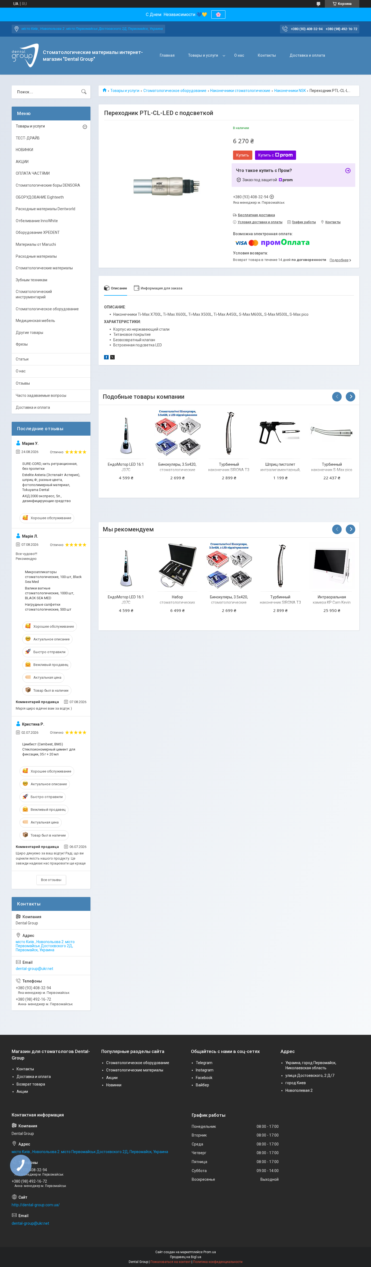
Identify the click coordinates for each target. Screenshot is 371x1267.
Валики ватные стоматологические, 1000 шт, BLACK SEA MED (49, 593)
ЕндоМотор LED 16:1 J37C (126, 467)
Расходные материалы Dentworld (45, 209)
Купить (242, 155)
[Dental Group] (25, 55)
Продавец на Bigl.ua (185, 1257)
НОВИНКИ (24, 150)
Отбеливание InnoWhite (37, 221)
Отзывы (23, 383)
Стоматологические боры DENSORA (48, 185)
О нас (239, 55)
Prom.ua (209, 1252)
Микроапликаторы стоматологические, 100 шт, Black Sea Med (53, 577)
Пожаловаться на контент (170, 1262)
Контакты (267, 55)
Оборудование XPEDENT (38, 232)
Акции (22, 1091)
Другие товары (29, 332)
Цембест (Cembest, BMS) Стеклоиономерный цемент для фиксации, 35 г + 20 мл (48, 749)
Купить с (266, 155)
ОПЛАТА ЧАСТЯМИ (33, 173)
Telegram (204, 1063)
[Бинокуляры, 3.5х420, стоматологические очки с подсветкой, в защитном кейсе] (177, 433)
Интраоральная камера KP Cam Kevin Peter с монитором (332, 602)
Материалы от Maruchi (36, 244)
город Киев (295, 1083)
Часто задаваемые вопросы (41, 395)
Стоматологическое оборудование (174, 90)
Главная (167, 55)
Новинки (113, 1085)
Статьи (22, 359)
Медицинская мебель (35, 320)
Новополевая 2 (299, 1090)
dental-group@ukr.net (34, 968)
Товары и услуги (203, 55)
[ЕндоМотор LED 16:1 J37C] (126, 433)
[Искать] (83, 91)
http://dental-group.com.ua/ (36, 1205)
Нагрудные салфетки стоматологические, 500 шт (48, 606)
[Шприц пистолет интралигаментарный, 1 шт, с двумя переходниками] (280, 433)
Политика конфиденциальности (218, 1262)
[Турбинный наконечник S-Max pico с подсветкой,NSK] (332, 433)
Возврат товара (31, 1084)
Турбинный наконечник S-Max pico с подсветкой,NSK (331, 469)
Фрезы (22, 344)
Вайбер (202, 1085)
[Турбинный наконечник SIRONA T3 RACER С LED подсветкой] (229, 433)
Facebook (204, 1077)
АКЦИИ (22, 161)
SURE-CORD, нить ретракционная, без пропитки (49, 466)
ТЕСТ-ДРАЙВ (28, 138)
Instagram (204, 1070)
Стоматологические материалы (44, 268)
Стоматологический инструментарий (34, 294)
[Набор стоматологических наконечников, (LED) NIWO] (177, 565)
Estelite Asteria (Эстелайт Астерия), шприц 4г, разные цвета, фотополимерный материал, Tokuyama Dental (51, 482)
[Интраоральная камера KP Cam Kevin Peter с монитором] (332, 565)
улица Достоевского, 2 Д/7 (309, 1075)
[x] (112, 358)
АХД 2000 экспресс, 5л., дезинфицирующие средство (46, 498)
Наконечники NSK (290, 90)
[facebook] (106, 358)
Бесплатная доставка (256, 215)
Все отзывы (51, 880)
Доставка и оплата (307, 55)
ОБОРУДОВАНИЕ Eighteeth (40, 197)
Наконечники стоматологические (240, 90)
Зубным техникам (31, 280)
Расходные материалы (36, 256)
